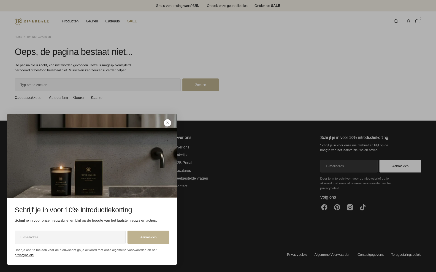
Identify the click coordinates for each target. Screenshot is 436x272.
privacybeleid (24, 255)
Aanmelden (148, 237)
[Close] (167, 123)
